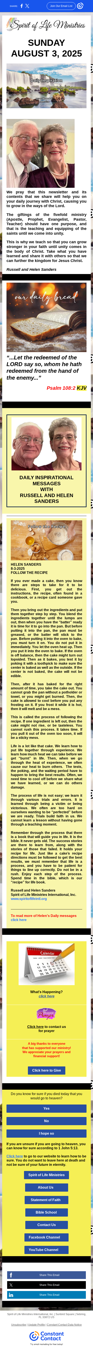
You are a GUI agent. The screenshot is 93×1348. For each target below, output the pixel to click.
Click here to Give (46, 1070)
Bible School (47, 1212)
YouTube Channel (46, 1250)
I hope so (46, 1133)
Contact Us (47, 1225)
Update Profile (36, 1324)
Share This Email (49, 1275)
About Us (46, 1187)
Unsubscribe (18, 1324)
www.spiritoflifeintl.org (29, 899)
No (46, 1121)
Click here (35, 1027)
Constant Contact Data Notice (64, 1324)
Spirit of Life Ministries (46, 1175)
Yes (46, 1108)
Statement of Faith (46, 1200)
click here (19, 920)
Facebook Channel (46, 1237)
